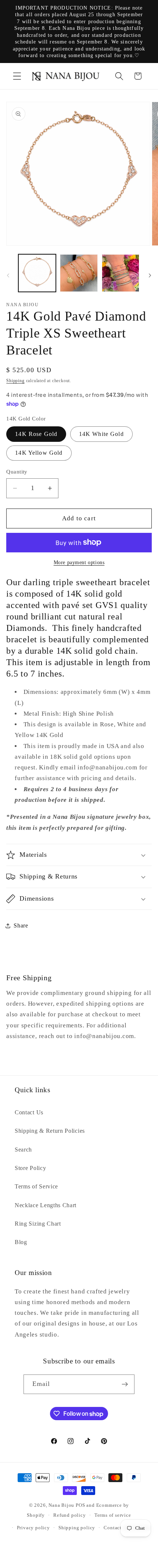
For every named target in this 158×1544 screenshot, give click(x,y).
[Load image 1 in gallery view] (37, 273)
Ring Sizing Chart (38, 1223)
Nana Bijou (61, 1505)
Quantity (17, 472)
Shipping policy (76, 1527)
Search (23, 1149)
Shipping (15, 380)
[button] (17, 76)
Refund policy (69, 1515)
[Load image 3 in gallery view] (78, 273)
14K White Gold (101, 434)
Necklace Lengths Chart (45, 1205)
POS (80, 1505)
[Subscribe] (125, 1384)
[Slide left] (8, 275)
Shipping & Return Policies (50, 1131)
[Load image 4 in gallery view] (120, 273)
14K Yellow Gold (38, 453)
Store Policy (30, 1168)
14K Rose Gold (36, 434)
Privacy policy (33, 1527)
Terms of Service (36, 1186)
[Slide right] (150, 275)
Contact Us (29, 1112)
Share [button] (21, 925)
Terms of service (112, 1515)
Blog (21, 1242)
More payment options (79, 562)
